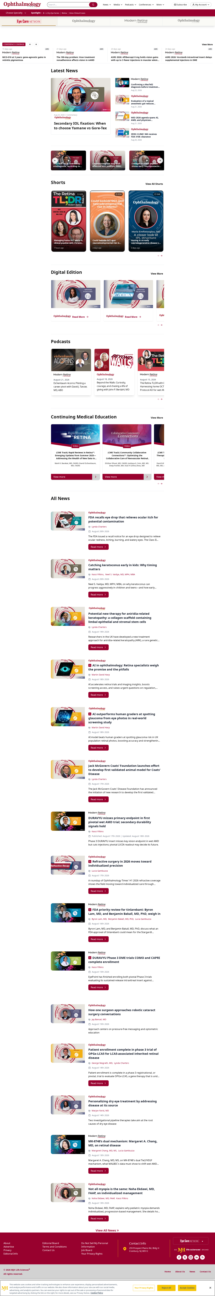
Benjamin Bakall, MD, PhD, (121, 919)
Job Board (86, 1250)
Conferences (145, 4)
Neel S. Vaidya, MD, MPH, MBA (120, 574)
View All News (106, 1230)
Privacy (7, 1250)
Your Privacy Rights (92, 1253)
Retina (64, 13)
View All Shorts (154, 183)
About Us (180, 1271)
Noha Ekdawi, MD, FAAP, (103, 1198)
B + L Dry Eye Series (51, 13)
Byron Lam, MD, (99, 919)
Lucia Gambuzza (100, 870)
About (7, 1243)
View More (207, 44)
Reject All (166, 1288)
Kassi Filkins (98, 831)
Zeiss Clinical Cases (77, 13)
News (192, 1271)
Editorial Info (11, 1253)
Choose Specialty (14, 12)
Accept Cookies (187, 1288)
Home (168, 1271)
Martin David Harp (101, 674)
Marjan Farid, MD (100, 1110)
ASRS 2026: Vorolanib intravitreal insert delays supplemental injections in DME (134, 58)
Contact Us (48, 1250)
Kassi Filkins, (98, 574)
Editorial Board (50, 1243)
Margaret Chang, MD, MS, (104, 1150)
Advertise (9, 1246)
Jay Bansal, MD (99, 1019)
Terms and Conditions (54, 1246)
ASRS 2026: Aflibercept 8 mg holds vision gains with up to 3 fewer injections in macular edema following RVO (80, 59)
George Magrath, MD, (102, 1063)
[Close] (210, 1287)
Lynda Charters (99, 526)
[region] (107, 1288)
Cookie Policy (97, 1293)
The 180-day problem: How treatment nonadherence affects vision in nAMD (21, 58)
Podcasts (129, 4)
